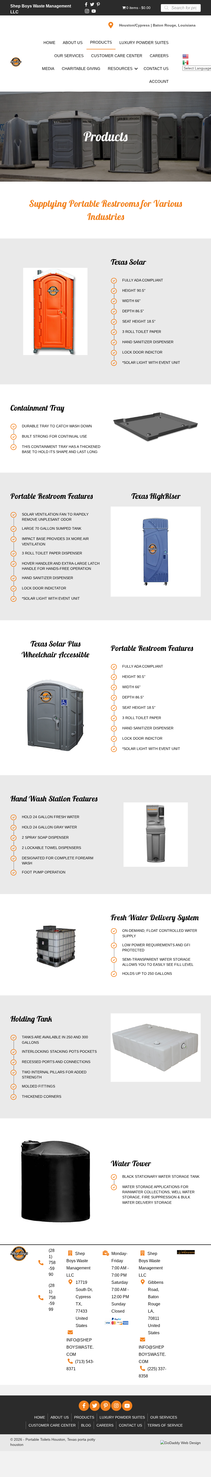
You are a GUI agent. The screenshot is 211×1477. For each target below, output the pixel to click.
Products (101, 42)
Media (48, 68)
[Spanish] (185, 62)
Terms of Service (165, 1425)
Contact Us (156, 68)
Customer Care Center (116, 56)
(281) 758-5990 (52, 1262)
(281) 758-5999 (52, 1297)
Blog (86, 1425)
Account (159, 81)
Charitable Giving (81, 68)
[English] (185, 56)
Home (49, 42)
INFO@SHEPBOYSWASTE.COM (80, 1347)
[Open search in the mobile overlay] (181, 8)
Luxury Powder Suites (144, 42)
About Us (73, 42)
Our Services (69, 56)
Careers (159, 56)
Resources (120, 68)
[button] (84, 1406)
